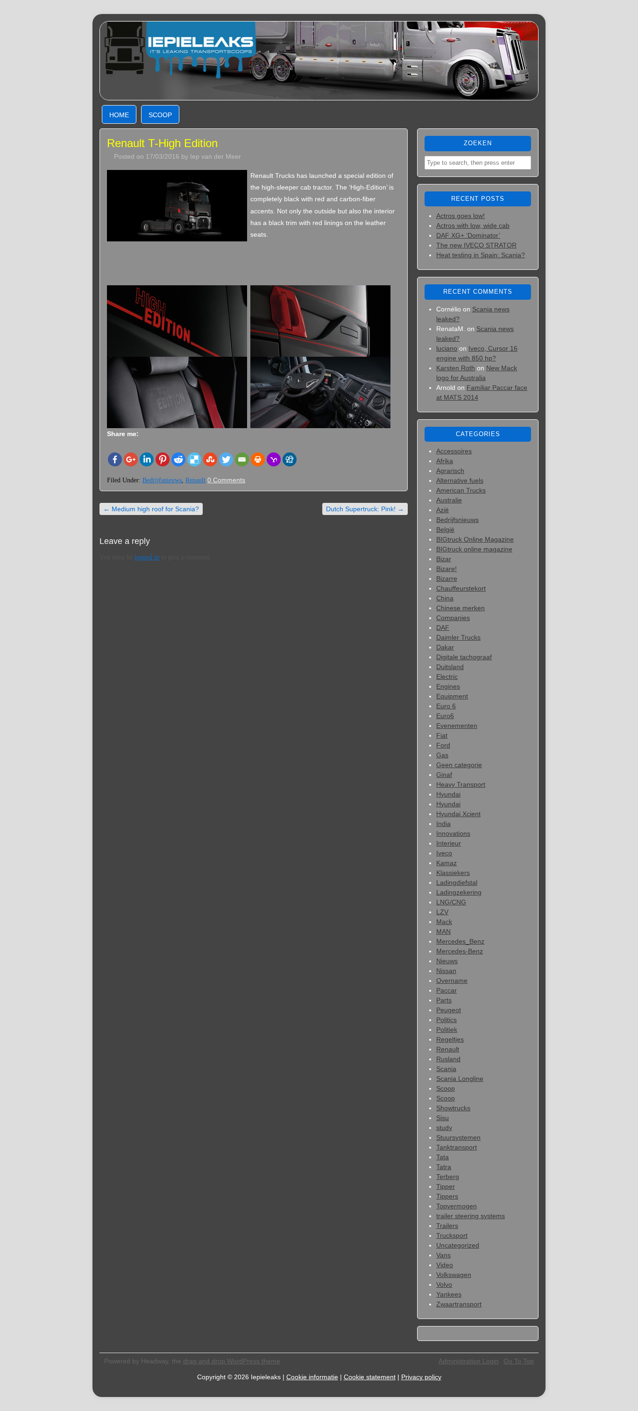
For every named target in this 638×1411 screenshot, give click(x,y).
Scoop (160, 115)
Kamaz (446, 863)
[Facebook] (115, 459)
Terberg (447, 1176)
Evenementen (456, 725)
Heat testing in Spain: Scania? (480, 255)
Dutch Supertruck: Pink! (365, 509)
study (444, 1127)
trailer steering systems (470, 1216)
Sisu (442, 1118)
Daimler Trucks (458, 637)
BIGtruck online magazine (474, 549)
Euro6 (445, 716)
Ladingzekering (459, 892)
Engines (448, 686)
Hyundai (448, 794)
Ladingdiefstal (456, 882)
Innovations (453, 833)
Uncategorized (457, 1245)
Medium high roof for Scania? (151, 509)
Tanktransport (456, 1147)
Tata (442, 1157)
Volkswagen (453, 1274)
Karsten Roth (455, 368)
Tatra (443, 1167)
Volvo (444, 1284)
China (445, 598)
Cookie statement (370, 1377)
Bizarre (446, 578)
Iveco (444, 853)
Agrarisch (450, 470)
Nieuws (447, 961)
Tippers (447, 1196)
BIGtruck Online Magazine (475, 539)
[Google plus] (131, 459)
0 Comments (226, 480)
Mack (444, 921)
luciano (446, 348)
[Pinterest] (163, 459)
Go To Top (518, 1361)
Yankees (448, 1294)
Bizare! (446, 568)
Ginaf (444, 774)
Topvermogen (456, 1206)
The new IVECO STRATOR (476, 245)
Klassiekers (453, 872)
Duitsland (450, 666)
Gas (442, 755)
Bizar (443, 559)
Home (119, 115)
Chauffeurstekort (461, 588)
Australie (449, 500)
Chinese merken (460, 608)
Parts (444, 1000)
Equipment (452, 696)
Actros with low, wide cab (473, 225)
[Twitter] (226, 459)
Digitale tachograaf (464, 657)
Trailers (447, 1225)
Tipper (445, 1186)
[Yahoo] (274, 459)
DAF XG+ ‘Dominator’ (468, 235)
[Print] (258, 459)
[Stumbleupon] (210, 459)
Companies (453, 617)
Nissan (446, 970)
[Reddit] (178, 459)
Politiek (446, 1029)
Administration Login (469, 1361)
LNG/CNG (451, 902)
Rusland (448, 1059)
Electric (447, 676)
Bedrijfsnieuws (162, 480)
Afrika (444, 461)
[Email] (242, 459)
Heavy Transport (460, 784)
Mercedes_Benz (460, 941)
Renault (195, 480)
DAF (442, 627)
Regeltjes (450, 1039)
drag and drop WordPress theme (231, 1361)
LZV (442, 912)
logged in (147, 557)
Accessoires (454, 451)
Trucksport (452, 1235)
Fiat (441, 735)
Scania (446, 1068)
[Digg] (290, 459)
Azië (442, 510)
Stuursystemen (458, 1137)
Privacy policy (421, 1377)
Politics (446, 1019)
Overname (452, 980)
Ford (443, 745)
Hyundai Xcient (458, 814)
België (445, 529)
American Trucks (461, 490)
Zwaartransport (459, 1304)
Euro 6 (446, 706)
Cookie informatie (312, 1377)
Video (444, 1265)
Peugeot (448, 1010)
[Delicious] (194, 459)
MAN (443, 931)
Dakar (445, 647)
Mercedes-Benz (459, 951)
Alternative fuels (459, 480)
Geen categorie (459, 765)
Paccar (446, 990)
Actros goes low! (460, 215)
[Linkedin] (147, 459)
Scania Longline (459, 1078)
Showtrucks (453, 1108)
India (443, 823)
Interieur (448, 843)
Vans (443, 1255)
